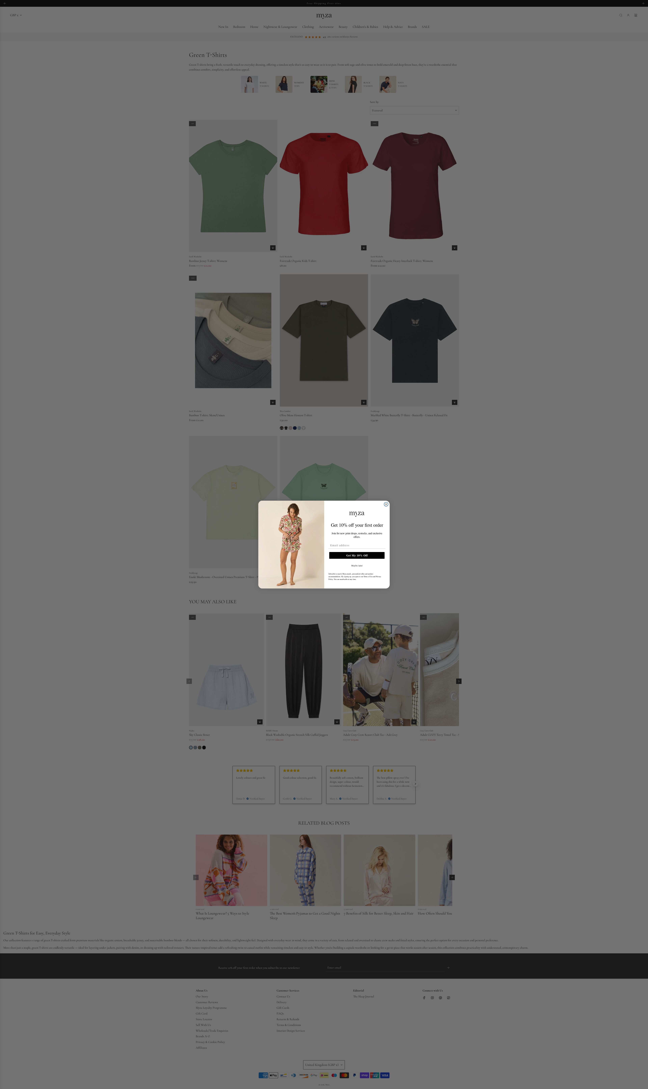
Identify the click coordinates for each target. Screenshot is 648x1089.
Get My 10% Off (357, 555)
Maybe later (357, 565)
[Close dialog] (386, 504)
